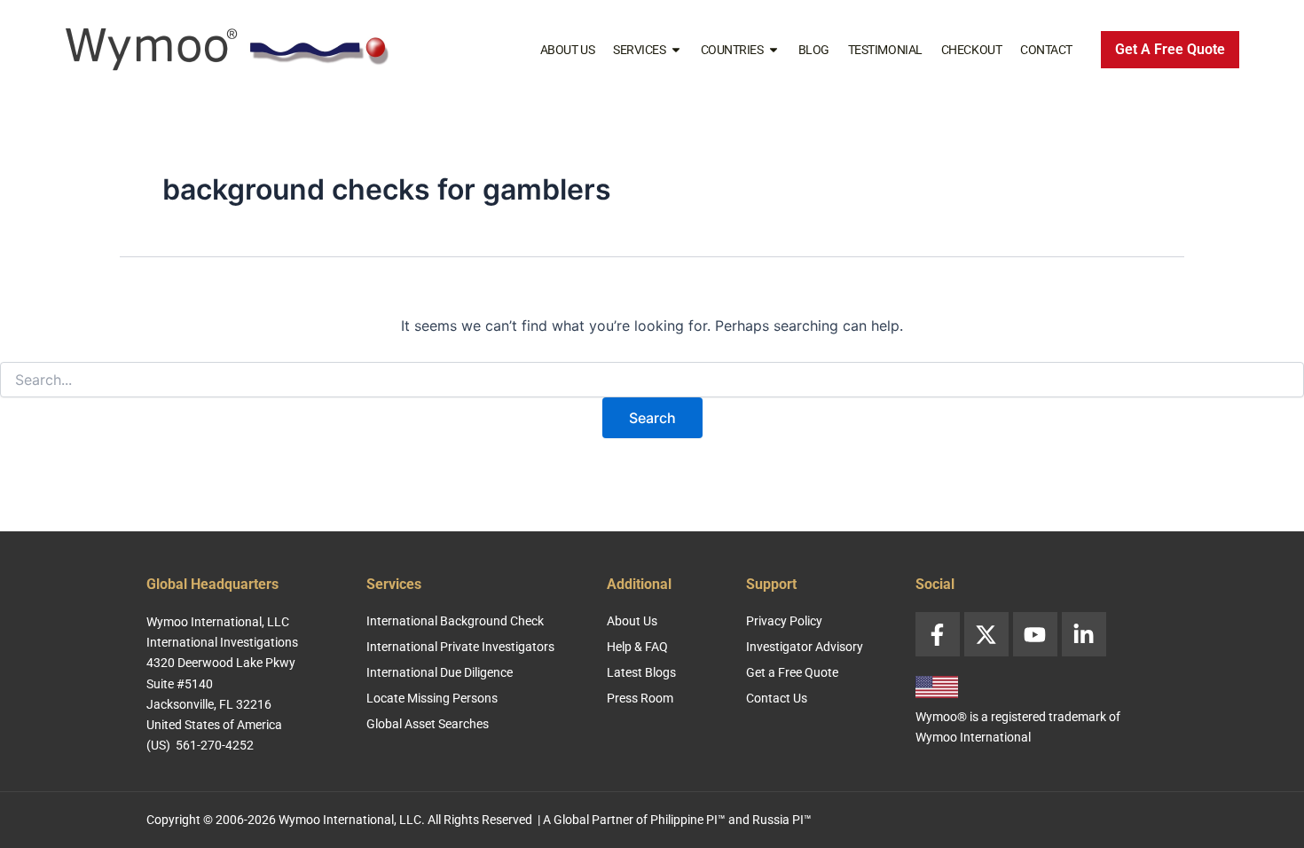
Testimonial (885, 50)
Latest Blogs (641, 672)
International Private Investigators (460, 647)
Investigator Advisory (804, 647)
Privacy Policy (784, 621)
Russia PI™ (782, 820)
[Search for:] (652, 380)
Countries (732, 50)
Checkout (971, 50)
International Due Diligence (439, 672)
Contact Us (776, 698)
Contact (1046, 50)
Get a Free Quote (792, 672)
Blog (813, 50)
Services (639, 50)
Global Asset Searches (427, 724)
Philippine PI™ (688, 820)
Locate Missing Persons (432, 698)
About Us (567, 50)
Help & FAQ (637, 647)
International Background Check (455, 621)
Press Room (640, 698)
